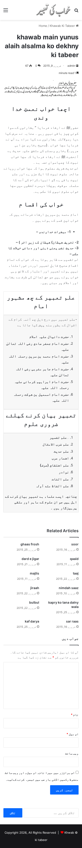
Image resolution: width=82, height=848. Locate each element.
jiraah (34, 588)
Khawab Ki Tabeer (62, 26)
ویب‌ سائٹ (72, 753)
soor (75, 544)
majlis (34, 573)
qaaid (74, 559)
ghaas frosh (29, 544)
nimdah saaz (69, 588)
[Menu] (5, 12)
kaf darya (32, 621)
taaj (76, 573)
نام (75, 714)
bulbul (34, 602)
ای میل (73, 734)
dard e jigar (30, 559)
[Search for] (76, 12)
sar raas (72, 621)
